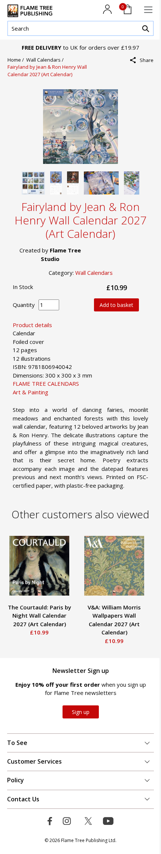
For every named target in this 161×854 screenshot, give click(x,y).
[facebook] (144, 76)
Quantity (24, 304)
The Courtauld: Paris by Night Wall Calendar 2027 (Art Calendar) (39, 615)
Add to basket (116, 304)
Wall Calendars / (46, 59)
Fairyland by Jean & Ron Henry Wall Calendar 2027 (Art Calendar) (47, 70)
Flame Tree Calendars (46, 383)
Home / (16, 59)
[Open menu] (148, 9)
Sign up (80, 711)
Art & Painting (30, 392)
